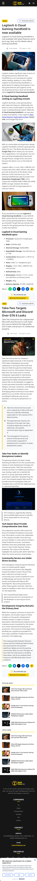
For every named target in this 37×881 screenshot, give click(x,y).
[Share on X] (19, 289)
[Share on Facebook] (23, 289)
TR (18, 805)
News (4, 304)
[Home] (18, 3)
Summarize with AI (27, 21)
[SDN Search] (33, 3)
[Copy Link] (32, 289)
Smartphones (18, 811)
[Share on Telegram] (14, 289)
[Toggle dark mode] (29, 3)
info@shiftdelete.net (18, 845)
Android (18, 814)
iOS (18, 817)
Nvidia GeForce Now (20, 117)
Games (5, 21)
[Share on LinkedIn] (27, 289)
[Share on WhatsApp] (10, 289)
